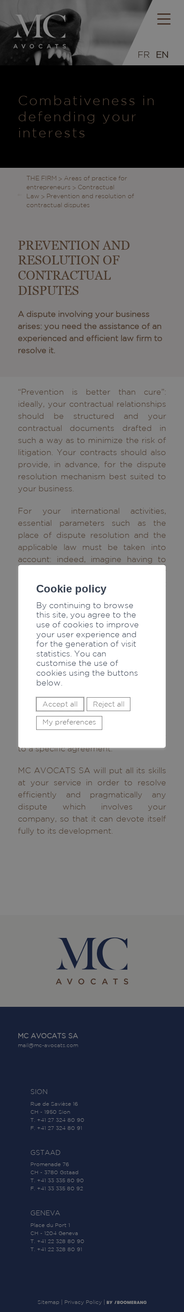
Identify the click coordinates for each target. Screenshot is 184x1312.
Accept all (60, 704)
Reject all (109, 704)
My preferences (69, 722)
